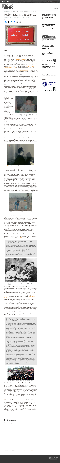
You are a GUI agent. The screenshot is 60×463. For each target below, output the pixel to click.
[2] (21, 311)
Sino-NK (7, 6)
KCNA (15, 318)
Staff (14, 1)
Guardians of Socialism (23, 70)
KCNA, (21, 237)
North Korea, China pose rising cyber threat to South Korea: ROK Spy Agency (49, 53)
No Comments (26, 17)
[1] (9, 231)
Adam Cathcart (9, 17)
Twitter (57, 8)
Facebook (56, 8)
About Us (9, 1)
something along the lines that (21, 59)
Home (3, 1)
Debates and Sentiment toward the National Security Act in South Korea (48, 25)
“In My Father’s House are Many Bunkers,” (17, 130)
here (5, 112)
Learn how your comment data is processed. (26, 450)
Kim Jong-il (8, 11)
